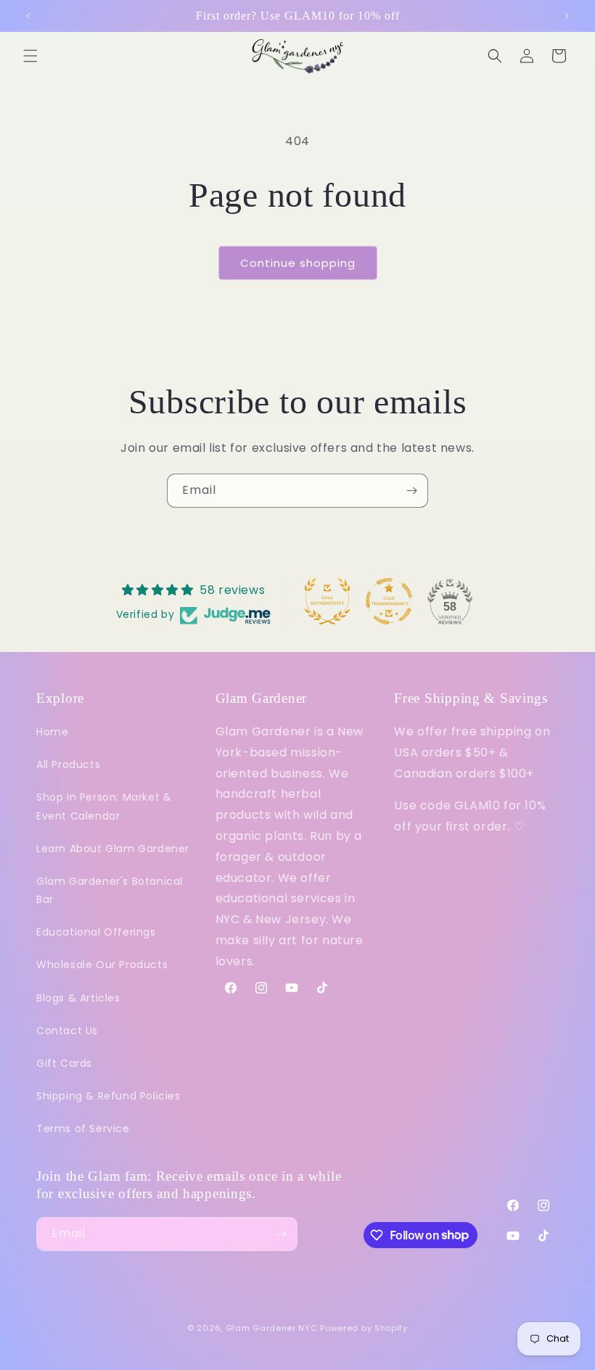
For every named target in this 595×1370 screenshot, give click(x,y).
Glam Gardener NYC (272, 1328)
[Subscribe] (411, 491)
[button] (30, 56)
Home (52, 732)
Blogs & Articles (78, 998)
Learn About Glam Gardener (112, 848)
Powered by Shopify (364, 1328)
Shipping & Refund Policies (108, 1096)
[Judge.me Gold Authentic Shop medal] (327, 601)
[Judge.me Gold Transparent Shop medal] (389, 601)
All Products (68, 764)
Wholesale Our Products (102, 964)
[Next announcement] (567, 16)
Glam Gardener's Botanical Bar (109, 890)
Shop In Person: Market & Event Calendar (103, 806)
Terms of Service (83, 1128)
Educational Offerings (96, 932)
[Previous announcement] (28, 16)
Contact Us (67, 1030)
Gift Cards (64, 1063)
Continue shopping (298, 263)
